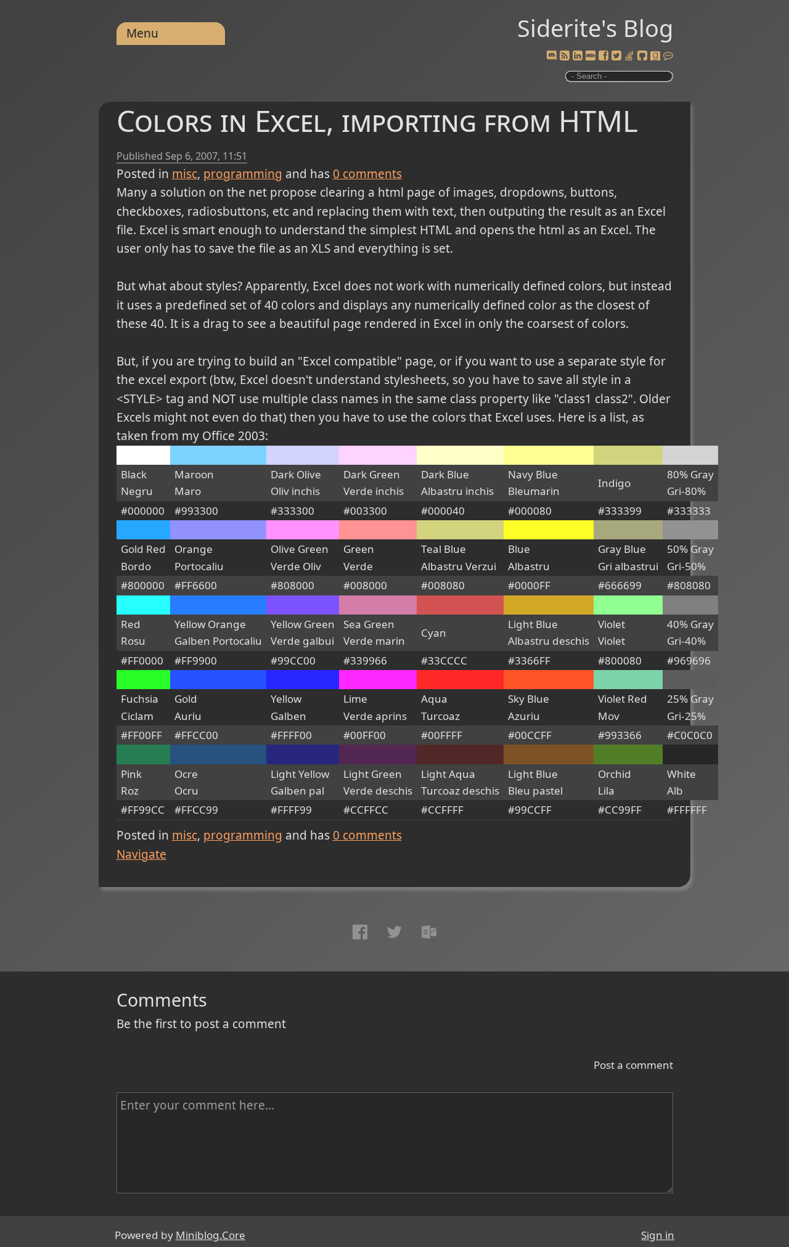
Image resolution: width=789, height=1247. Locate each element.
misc (184, 174)
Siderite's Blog (595, 28)
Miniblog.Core (210, 1235)
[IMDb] (590, 56)
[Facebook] (603, 56)
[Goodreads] (655, 56)
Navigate (141, 854)
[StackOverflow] (629, 56)
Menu (142, 33)
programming (242, 174)
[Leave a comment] (668, 56)
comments (367, 174)
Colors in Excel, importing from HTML (377, 120)
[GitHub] (642, 56)
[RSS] (565, 56)
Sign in (657, 1235)
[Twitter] (616, 56)
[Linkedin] (578, 56)
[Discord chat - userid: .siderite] (551, 56)
